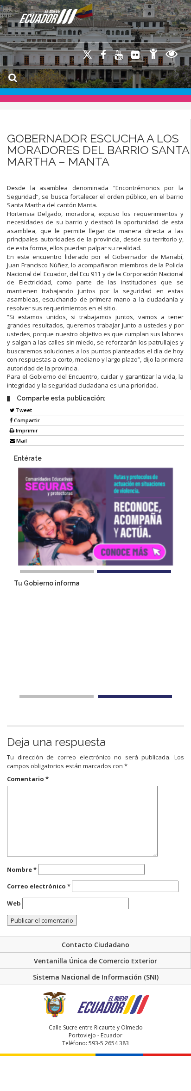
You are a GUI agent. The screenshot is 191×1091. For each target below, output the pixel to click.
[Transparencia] (172, 55)
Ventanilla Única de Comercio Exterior (95, 960)
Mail (21, 440)
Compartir (26, 420)
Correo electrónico (38, 886)
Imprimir (26, 430)
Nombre (22, 869)
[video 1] (56, 696)
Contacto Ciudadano (95, 944)
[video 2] (135, 696)
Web (14, 903)
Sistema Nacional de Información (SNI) (96, 977)
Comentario (28, 779)
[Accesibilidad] (153, 55)
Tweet (23, 410)
